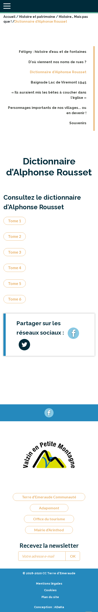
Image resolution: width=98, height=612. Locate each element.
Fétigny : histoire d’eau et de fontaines (52, 52)
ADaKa (59, 607)
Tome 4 (14, 267)
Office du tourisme (49, 519)
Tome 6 (14, 299)
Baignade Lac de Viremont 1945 (58, 82)
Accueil (9, 17)
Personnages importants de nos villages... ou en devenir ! (47, 110)
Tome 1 (14, 220)
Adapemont (49, 508)
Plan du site (50, 597)
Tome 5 (14, 283)
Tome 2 (14, 236)
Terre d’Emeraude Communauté (49, 497)
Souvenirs (77, 123)
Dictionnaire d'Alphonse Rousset (58, 72)
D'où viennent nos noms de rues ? (57, 62)
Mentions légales (49, 583)
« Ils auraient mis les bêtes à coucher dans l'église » (48, 95)
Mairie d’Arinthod (49, 530)
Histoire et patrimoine (37, 17)
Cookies (50, 590)
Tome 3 (14, 252)
